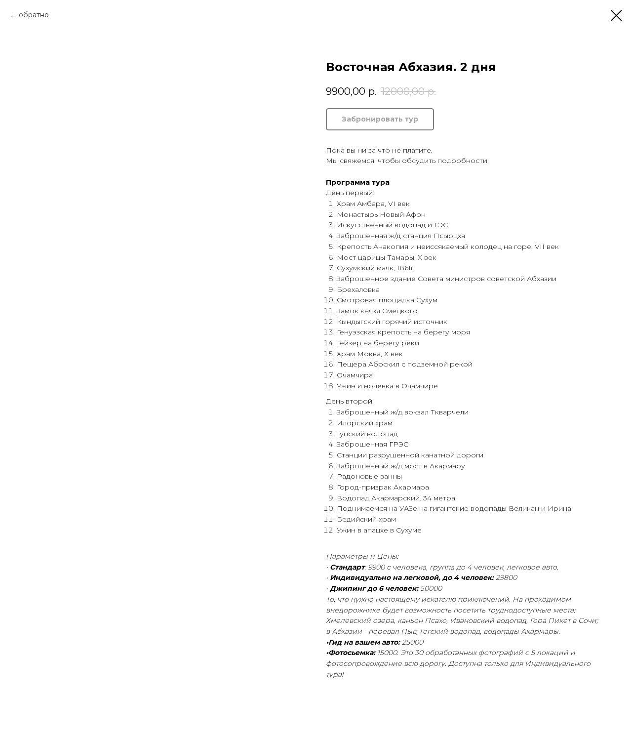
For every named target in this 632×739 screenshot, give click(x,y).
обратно (34, 14)
